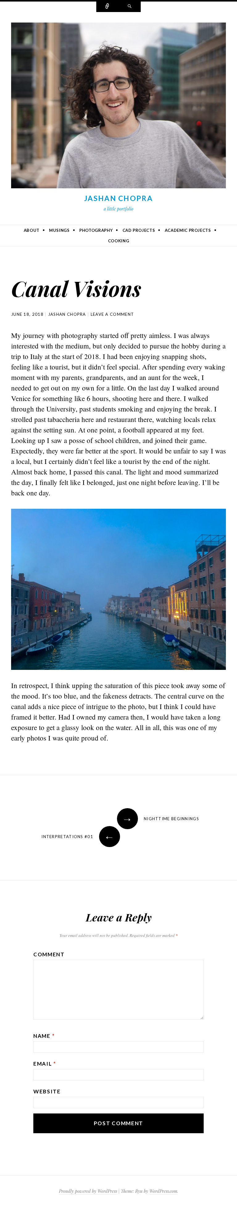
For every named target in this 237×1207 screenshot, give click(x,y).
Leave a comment (112, 314)
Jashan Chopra (118, 198)
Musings (59, 230)
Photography (96, 230)
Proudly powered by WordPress (88, 1191)
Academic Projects (188, 230)
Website (47, 1091)
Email (44, 1063)
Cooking (118, 240)
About (32, 230)
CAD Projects (139, 230)
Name (44, 1036)
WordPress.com (163, 1191)
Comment (49, 954)
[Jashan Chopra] (118, 106)
